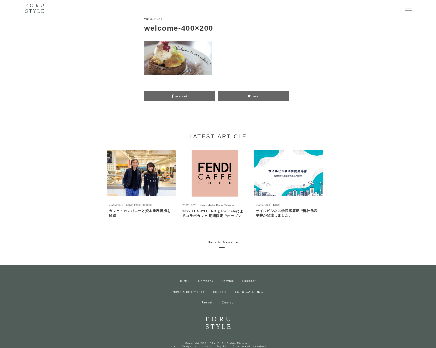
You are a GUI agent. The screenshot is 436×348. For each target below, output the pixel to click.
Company (205, 281)
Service (228, 281)
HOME (185, 281)
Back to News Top (224, 242)
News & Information (189, 291)
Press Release (143, 204)
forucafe (220, 291)
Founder (249, 281)
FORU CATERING (249, 291)
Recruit (208, 302)
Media (211, 205)
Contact (228, 302)
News (129, 204)
